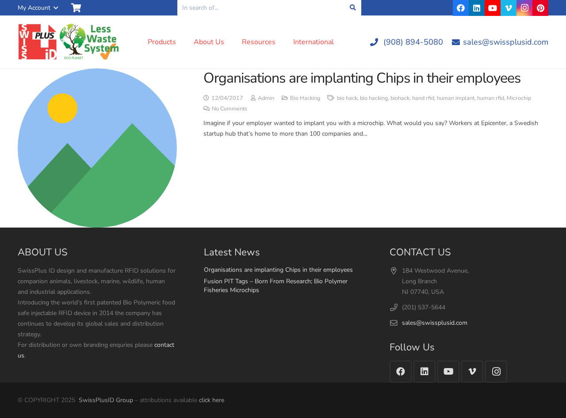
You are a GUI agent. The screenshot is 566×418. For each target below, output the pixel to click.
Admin (266, 98)
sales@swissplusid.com (434, 323)
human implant (455, 98)
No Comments (229, 108)
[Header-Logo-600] (69, 42)
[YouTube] (493, 8)
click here (211, 400)
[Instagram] (524, 8)
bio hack (347, 98)
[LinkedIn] (477, 8)
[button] (37, 8)
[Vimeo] (508, 8)
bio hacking (374, 98)
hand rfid (423, 98)
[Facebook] (461, 8)
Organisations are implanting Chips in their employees (361, 77)
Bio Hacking (305, 98)
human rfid (490, 98)
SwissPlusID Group (106, 400)
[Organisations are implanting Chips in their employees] (97, 148)
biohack (399, 98)
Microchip (519, 98)
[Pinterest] (540, 8)
